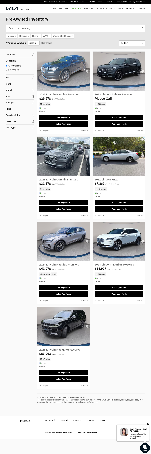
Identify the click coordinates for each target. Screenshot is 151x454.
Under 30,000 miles (63, 36)
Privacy (90, 420)
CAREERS (140, 9)
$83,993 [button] (52, 353)
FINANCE (118, 9)
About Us (76, 420)
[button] (63, 104)
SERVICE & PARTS (104, 9)
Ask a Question (63, 117)
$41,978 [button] (52, 268)
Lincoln (32, 43)
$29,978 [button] (52, 98)
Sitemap (102, 420)
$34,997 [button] (108, 268)
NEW (54, 9)
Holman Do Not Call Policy (88, 432)
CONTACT (129, 9)
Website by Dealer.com (25, 421)
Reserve (24, 36)
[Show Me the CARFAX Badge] (43, 110)
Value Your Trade (63, 124)
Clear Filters (46, 43)
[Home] (12, 8)
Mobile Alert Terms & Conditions (58, 432)
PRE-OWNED (64, 9)
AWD (46, 36)
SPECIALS (89, 9)
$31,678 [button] (52, 183)
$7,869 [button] (107, 183)
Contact (63, 420)
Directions (49, 420)
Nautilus (11, 36)
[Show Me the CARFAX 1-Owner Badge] (99, 110)
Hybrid (36, 36)
